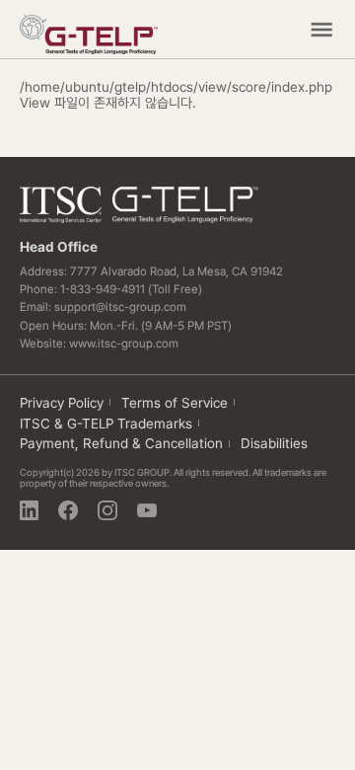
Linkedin (29, 510)
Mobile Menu (321, 29)
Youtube (147, 510)
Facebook (68, 510)
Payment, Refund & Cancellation (121, 443)
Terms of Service (174, 403)
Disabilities (274, 443)
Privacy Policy (62, 403)
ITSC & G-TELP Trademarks (106, 423)
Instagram (107, 510)
